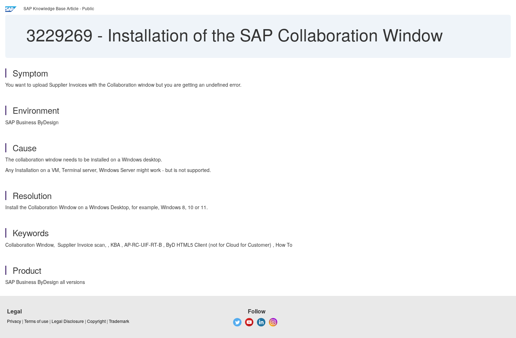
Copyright (96, 321)
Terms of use (36, 321)
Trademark (119, 321)
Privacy (14, 321)
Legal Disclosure (68, 321)
